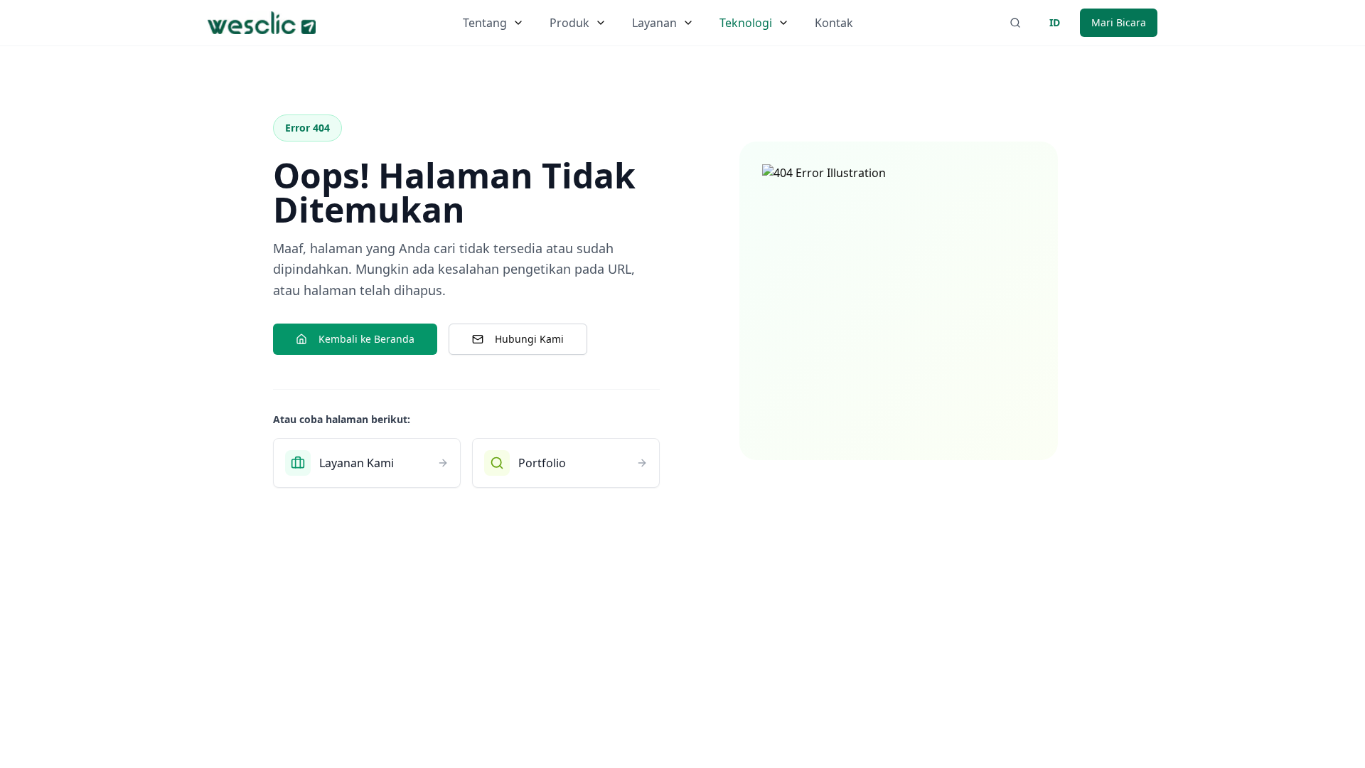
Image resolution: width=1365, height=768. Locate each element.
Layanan (654, 23)
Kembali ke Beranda (366, 339)
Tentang (485, 23)
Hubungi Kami (529, 339)
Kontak (834, 23)
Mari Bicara (1118, 22)
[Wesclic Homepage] (262, 22)
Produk (569, 23)
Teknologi (745, 23)
